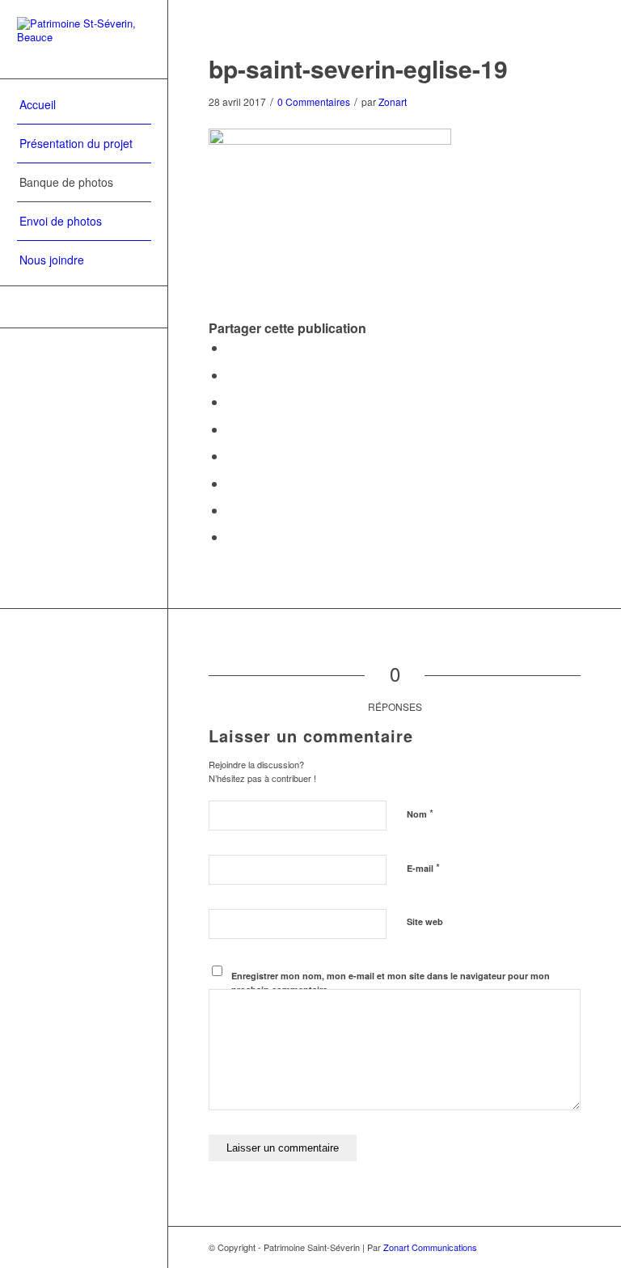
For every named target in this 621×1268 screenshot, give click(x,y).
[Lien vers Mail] (83, 307)
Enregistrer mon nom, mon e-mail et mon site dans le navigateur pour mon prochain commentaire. (390, 982)
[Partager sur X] (231, 374)
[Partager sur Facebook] (231, 347)
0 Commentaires (313, 101)
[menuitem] (84, 105)
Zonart (392, 101)
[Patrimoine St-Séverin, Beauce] (84, 39)
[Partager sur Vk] (231, 483)
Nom (420, 813)
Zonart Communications (430, 1247)
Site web (425, 921)
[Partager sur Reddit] (231, 509)
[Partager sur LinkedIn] (231, 429)
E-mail (423, 867)
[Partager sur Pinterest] (231, 401)
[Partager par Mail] (231, 536)
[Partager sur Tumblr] (231, 455)
